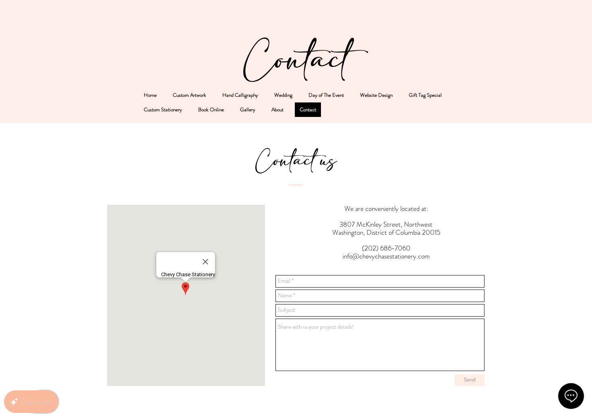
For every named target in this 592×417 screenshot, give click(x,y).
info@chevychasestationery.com (386, 256)
